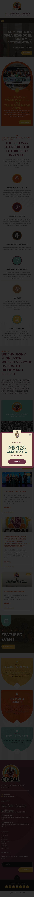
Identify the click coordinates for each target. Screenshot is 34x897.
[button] (30, 435)
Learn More (17, 461)
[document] (17, 448)
